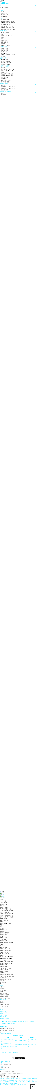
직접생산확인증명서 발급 (6, 961)
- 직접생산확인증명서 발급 (6, 74)
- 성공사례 (2, 93)
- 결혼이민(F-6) (4, 42)
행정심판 (2, 944)
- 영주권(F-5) (3, 40)
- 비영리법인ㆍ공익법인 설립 (7, 88)
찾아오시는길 (3, 904)
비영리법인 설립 (4, 971)
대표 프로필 (3, 901)
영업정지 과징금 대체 (5, 950)
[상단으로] (32, 1086)
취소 (13, 1058)
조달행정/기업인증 (4, 953)
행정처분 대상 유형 (5, 949)
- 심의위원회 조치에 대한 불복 (7, 29)
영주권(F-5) (3, 928)
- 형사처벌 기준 (4, 53)
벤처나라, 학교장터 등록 (6, 958)
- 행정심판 (2, 56)
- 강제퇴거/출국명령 (5, 45)
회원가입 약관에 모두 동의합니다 (10, 1052)
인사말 (1, 899)
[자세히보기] (20, 1073)
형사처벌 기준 (3, 941)
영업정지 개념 (3, 947)
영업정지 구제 (3, 945)
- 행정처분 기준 (4, 50)
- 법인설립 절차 (4, 90)
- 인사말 (2, 11)
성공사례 (2, 980)
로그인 (1, 7)
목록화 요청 (3, 960)
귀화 (1, 926)
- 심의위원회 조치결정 (5, 24)
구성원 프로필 (3, 902)
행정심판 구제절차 (4, 952)
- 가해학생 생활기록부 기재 (7, 27)
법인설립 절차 (3, 977)
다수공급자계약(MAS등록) (6, 957)
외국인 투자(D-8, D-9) (5, 923)
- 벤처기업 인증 (4, 77)
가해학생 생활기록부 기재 (6, 915)
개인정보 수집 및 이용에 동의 (9, 1073)
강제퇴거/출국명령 (4, 933)
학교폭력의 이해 (4, 907)
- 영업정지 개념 (4, 59)
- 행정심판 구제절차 (5, 64)
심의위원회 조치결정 (5, 912)
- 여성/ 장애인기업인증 (5, 80)
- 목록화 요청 (3, 72)
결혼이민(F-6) (3, 929)
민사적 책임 (3, 939)
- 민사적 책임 (3, 51)
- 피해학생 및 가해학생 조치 (7, 26)
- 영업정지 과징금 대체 (5, 62)
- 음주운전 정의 (4, 48)
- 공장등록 (2, 67)
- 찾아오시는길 (3, 16)
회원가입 (6, 7)
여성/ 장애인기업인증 (5, 968)
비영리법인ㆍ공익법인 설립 (7, 976)
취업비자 (2, 925)
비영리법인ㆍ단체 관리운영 (7, 974)
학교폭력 (2, 905)
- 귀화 (1, 38)
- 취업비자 (2, 37)
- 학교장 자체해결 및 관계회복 (7, 22)
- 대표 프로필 (3, 13)
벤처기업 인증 (3, 964)
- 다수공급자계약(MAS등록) (7, 69)
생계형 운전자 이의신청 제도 (7, 942)
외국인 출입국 (3, 918)
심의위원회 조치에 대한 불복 (7, 917)
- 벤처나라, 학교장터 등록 (6, 70)
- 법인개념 (2, 85)
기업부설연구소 (4, 966)
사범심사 (2, 931)
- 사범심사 (2, 43)
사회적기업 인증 (4, 969)
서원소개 (2, 897)
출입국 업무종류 (4, 920)
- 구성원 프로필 (4, 14)
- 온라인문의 (3, 94)
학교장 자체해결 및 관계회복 (7, 910)
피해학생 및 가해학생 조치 (6, 913)
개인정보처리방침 (4, 1004)
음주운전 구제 (3, 934)
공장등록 (2, 955)
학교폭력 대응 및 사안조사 (6, 909)
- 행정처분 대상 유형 (5, 61)
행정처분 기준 (3, 937)
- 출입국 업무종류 (4, 32)
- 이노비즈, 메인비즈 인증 (6, 75)
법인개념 (2, 972)
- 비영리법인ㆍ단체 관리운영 (7, 86)
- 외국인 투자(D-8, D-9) (6, 35)
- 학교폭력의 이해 (4, 19)
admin (19, 1077)
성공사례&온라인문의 (5, 979)
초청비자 (2, 921)
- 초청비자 (2, 34)
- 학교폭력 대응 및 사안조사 (7, 21)
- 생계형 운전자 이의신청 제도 (7, 54)
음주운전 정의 (3, 936)
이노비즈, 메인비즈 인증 (6, 963)
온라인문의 (3, 982)
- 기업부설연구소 (4, 78)
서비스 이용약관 (4, 1006)
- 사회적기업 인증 (4, 82)
